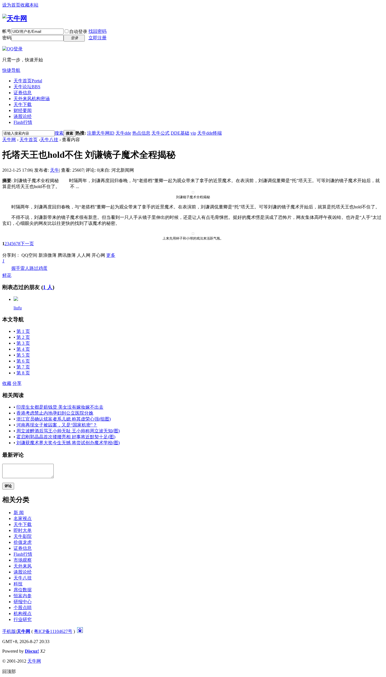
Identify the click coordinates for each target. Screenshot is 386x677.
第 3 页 (23, 343)
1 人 (48, 287)
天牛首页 (28, 80)
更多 (110, 255)
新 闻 (19, 512)
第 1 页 (23, 331)
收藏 (6, 383)
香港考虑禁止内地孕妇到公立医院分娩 (54, 413)
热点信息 (141, 133)
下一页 (27, 243)
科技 (18, 583)
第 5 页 (23, 355)
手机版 (9, 631)
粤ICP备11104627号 (53, 631)
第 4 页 (23, 349)
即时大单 (23, 530)
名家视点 (23, 518)
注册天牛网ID (100, 133)
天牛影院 (23, 536)
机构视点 (23, 613)
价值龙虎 (23, 542)
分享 (16, 383)
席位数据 (23, 589)
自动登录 (78, 31)
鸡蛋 (42, 268)
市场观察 (23, 560)
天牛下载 (23, 104)
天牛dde (123, 133)
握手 (15, 268)
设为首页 (11, 5)
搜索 (59, 133)
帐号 (6, 31)
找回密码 (97, 31)
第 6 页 (23, 361)
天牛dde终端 (209, 133)
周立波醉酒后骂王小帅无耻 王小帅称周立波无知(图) (68, 430)
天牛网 (9, 139)
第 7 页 (23, 367)
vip (193, 133)
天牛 (54, 170)
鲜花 (6, 268)
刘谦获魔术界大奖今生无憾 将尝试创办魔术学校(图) (68, 442)
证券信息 (23, 92)
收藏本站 (29, 5)
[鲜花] (16, 299)
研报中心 (23, 601)
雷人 (24, 268)
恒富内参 (23, 595)
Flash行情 (23, 122)
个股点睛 (23, 607)
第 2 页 (23, 337)
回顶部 (9, 671)
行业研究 (23, 619)
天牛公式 (160, 133)
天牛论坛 (27, 86)
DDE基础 (180, 133)
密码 (6, 37)
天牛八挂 (49, 139)
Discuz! (32, 651)
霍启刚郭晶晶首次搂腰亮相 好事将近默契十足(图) (65, 436)
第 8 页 (23, 372)
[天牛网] (14, 18)
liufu (18, 307)
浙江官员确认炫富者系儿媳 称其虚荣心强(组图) (63, 419)
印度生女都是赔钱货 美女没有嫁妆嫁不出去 (59, 407)
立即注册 (97, 37)
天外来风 (32, 98)
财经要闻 (23, 110)
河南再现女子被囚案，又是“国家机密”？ (56, 424)
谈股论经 (23, 116)
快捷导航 (11, 70)
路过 (33, 268)
